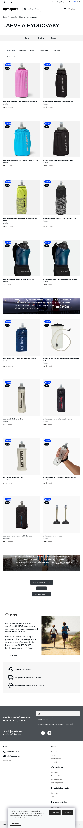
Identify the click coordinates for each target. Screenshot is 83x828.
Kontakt (53, 755)
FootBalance (10, 648)
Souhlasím (67, 812)
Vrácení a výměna (56, 779)
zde (31, 818)
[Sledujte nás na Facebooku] (43, 733)
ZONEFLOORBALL (25, 645)
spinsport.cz (7, 760)
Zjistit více (13, 655)
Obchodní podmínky (57, 783)
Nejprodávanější (44, 50)
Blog (62, 2)
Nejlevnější (22, 50)
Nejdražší (33, 50)
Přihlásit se (43, 720)
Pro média (54, 762)
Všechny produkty (56, 807)
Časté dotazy (56, 2)
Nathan (20, 648)
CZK (74, 2)
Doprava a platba (56, 776)
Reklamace (54, 773)
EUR (78, 2)
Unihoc (15, 645)
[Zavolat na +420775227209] (12, 2)
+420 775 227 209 (13, 751)
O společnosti (55, 752)
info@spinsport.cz (13, 756)
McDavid (27, 642)
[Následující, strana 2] (41, 588)
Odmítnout (55, 812)
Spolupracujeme (56, 759)
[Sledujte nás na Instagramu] (49, 733)
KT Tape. (28, 648)
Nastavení (15, 823)
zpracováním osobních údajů (63, 724)
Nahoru (41, 594)
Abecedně (57, 50)
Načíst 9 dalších (40, 582)
